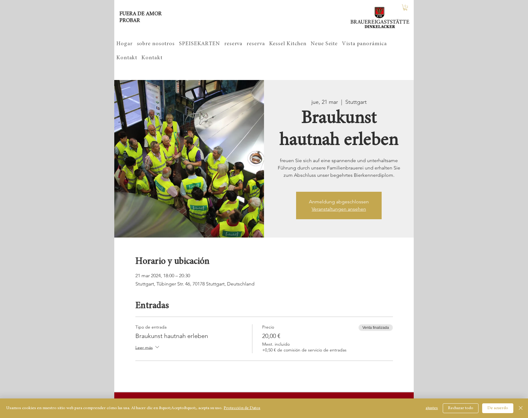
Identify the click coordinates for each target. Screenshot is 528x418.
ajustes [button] (432, 408)
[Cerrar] (520, 408)
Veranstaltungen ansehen (339, 209)
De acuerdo (497, 408)
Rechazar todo (460, 408)
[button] (405, 7)
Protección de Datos (242, 408)
